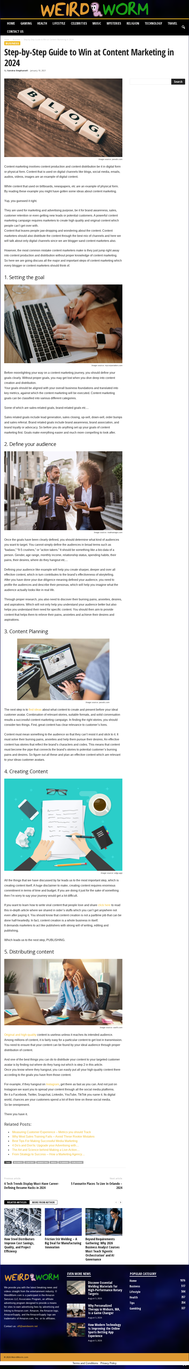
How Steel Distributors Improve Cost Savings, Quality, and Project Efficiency (19, 1245)
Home (11, 23)
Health (42, 23)
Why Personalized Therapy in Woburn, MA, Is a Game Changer (104, 1309)
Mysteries (114, 23)
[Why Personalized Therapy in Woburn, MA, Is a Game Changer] (76, 1310)
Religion (133, 23)
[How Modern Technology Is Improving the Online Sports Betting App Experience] (76, 1330)
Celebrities (79, 23)
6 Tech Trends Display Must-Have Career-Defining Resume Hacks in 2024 (31, 1186)
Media (53, 1162)
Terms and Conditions (85, 1363)
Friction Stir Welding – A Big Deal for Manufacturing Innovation (63, 1243)
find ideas (35, 709)
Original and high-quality (20, 1034)
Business (16, 39)
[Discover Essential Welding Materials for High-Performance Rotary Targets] (76, 1288)
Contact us (15, 31)
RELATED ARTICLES (17, 1202)
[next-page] (120, 1202)
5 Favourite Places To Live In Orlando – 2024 (96, 1186)
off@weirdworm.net (27, 1326)
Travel (172, 23)
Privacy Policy (108, 1363)
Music (96, 23)
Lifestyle (59, 23)
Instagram (52, 1084)
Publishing (77, 1162)
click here (104, 905)
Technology (153, 23)
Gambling (135, 1308)
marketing (42, 1162)
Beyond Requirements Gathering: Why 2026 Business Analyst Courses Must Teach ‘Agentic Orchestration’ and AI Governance (102, 1249)
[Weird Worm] (94, 9)
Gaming (26, 23)
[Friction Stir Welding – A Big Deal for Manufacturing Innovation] (63, 1222)
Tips (132, 1303)
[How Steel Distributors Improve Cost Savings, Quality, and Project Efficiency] (22, 1222)
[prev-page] (116, 1202)
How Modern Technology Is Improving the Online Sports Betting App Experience (104, 1330)
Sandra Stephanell (17, 70)
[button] (183, 27)
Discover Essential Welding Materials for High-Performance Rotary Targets (105, 1288)
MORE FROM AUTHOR (43, 1202)
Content (30, 1162)
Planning (64, 1162)
